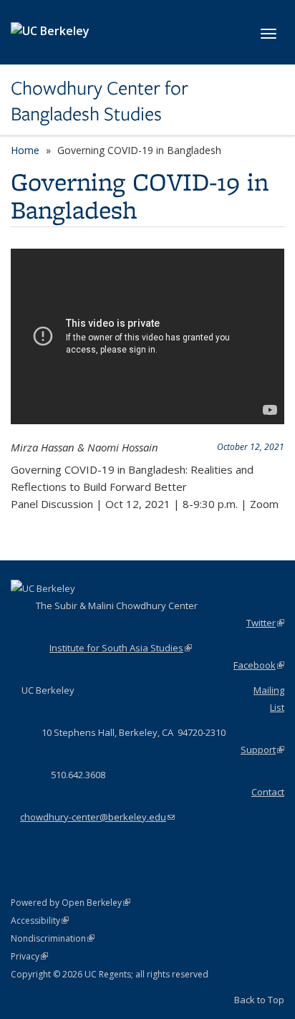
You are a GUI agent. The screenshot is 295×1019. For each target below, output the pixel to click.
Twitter (265, 622)
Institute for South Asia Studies (120, 647)
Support (262, 749)
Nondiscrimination (53, 938)
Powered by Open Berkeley (70, 902)
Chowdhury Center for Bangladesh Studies (99, 101)
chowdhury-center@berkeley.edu (97, 816)
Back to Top (259, 999)
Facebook (258, 665)
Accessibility (40, 920)
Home (25, 150)
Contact (267, 791)
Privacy (29, 956)
